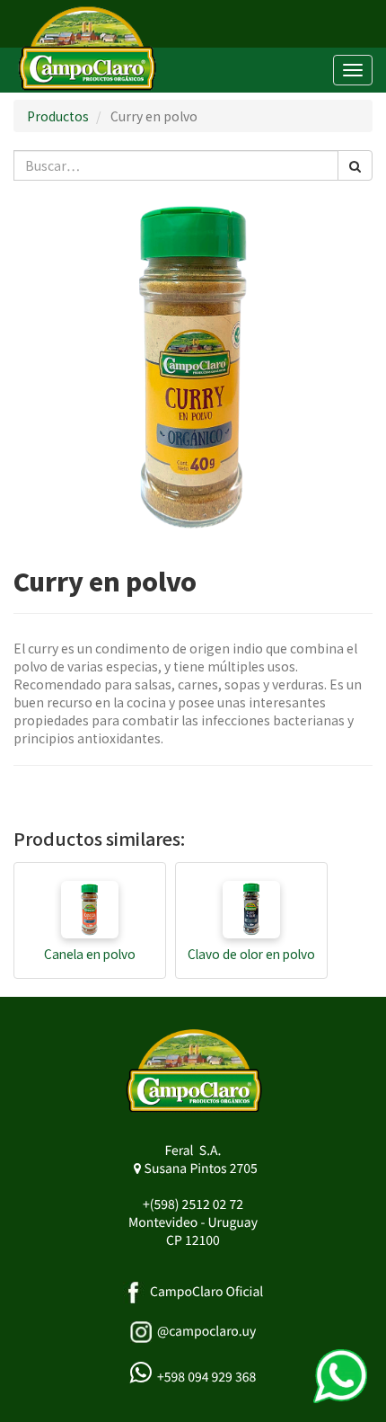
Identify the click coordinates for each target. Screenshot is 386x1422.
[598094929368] (340, 1376)
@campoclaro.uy (206, 1331)
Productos (58, 116)
